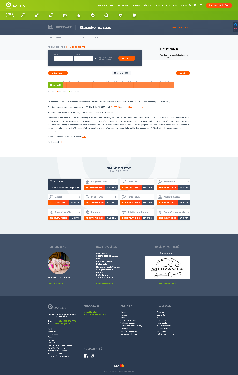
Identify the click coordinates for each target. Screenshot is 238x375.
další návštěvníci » (104, 283)
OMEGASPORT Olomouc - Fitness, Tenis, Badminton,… (72, 38)
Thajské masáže (163, 328)
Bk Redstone (102, 275)
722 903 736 (115, 107)
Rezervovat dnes (95, 187)
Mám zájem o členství (181, 27)
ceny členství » (91, 312)
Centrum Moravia (104, 261)
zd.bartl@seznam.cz (135, 107)
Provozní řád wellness (57, 353)
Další (183, 73)
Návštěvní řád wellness (57, 350)
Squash (160, 317)
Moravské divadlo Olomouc (108, 267)
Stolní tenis (161, 320)
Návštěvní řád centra (56, 348)
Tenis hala (161, 312)
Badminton (161, 315)
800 (74, 321)
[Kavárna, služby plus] (134, 15)
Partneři (186, 5)
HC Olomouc (101, 253)
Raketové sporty (127, 312)
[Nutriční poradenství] (120, 15)
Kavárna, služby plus (128, 334)
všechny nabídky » (167, 283)
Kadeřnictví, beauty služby (131, 325)
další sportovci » (55, 283)
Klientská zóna (220, 5)
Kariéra (51, 340)
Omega (136, 5)
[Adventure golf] (106, 15)
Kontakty (171, 5)
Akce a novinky (106, 5)
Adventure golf (126, 328)
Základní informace (59, 187)
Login (57, 54)
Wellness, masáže (127, 323)
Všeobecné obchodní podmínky (61, 345)
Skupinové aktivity (128, 320)
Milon (122, 317)
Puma (98, 258)
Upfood (99, 272)
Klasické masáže (164, 325)
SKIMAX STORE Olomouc (107, 256)
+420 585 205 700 (63, 321)
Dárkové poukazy (153, 5)
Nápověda (74, 187)
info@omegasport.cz (64, 323)
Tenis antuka (162, 323)
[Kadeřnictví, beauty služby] (93, 15)
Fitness (123, 315)
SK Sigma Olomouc (104, 269)
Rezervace (124, 5)
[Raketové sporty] (23, 15)
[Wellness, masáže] (79, 15)
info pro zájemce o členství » (97, 314)
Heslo (77, 54)
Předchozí (57, 73)
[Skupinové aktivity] (65, 15)
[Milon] (51, 15)
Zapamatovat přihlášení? (105, 58)
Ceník (50, 329)
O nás (50, 337)
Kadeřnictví (161, 331)
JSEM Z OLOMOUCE (104, 277)
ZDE (84, 136)
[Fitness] (37, 15)
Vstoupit (127, 58)
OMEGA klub (53, 334)
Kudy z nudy (101, 264)
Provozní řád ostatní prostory (60, 356)
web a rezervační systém (119, 371)
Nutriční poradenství (128, 331)
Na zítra (111, 187)
